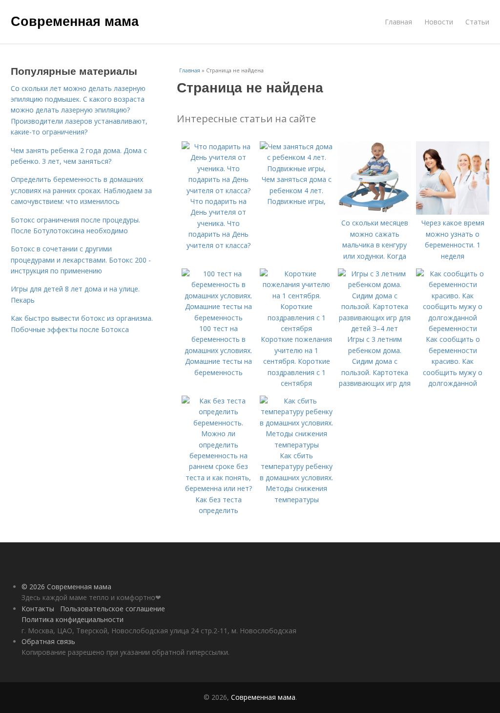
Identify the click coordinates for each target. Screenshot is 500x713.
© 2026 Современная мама (66, 586)
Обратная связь (48, 641)
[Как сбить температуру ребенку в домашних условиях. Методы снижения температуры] (296, 444)
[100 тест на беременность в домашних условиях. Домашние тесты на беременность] (218, 317)
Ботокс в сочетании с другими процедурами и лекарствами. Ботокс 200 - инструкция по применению (81, 259)
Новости (438, 21)
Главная (398, 21)
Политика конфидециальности (72, 619)
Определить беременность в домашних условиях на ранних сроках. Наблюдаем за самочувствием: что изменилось (81, 190)
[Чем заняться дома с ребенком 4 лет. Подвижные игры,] (296, 168)
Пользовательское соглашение (112, 608)
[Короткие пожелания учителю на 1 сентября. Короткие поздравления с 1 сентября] (296, 328)
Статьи (477, 21)
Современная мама (75, 20)
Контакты (37, 608)
